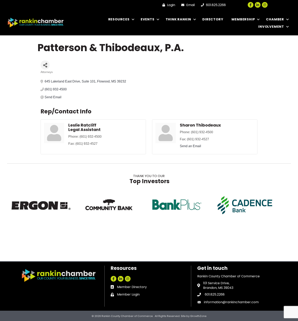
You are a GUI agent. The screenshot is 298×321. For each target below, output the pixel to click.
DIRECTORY (212, 19)
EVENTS (147, 19)
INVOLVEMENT (271, 26)
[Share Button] (45, 65)
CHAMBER (275, 19)
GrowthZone (198, 316)
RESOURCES (119, 19)
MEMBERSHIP (243, 19)
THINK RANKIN (178, 19)
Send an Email (190, 146)
